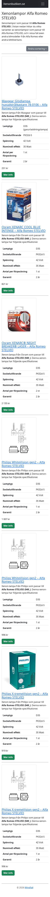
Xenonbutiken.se (14, 4)
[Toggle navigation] (43, 4)
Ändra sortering (36, 48)
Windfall (29, 887)
